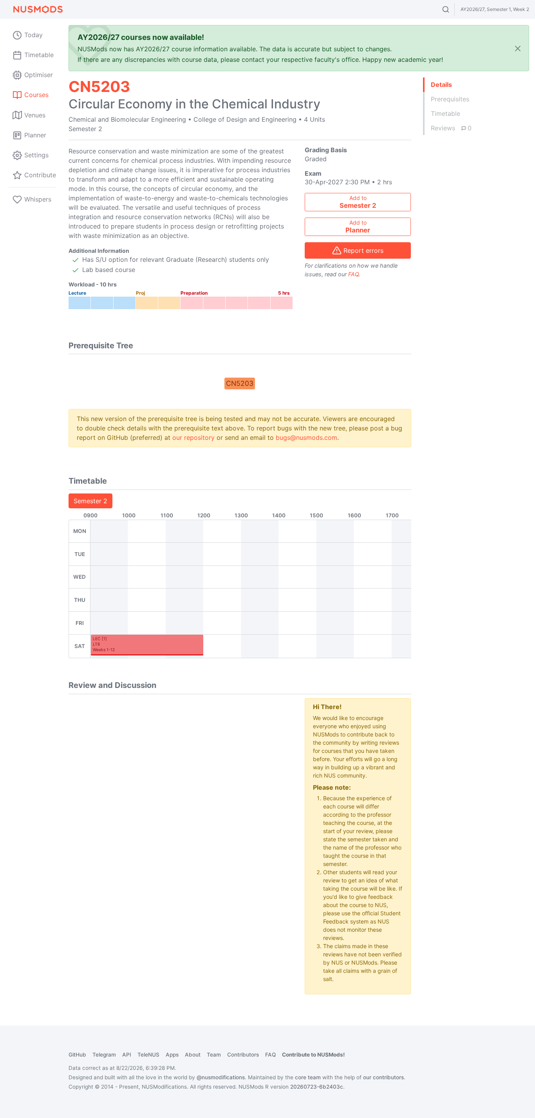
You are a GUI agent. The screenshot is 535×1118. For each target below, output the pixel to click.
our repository (193, 437)
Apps (172, 1054)
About (193, 1054)
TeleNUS (148, 1054)
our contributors (383, 1077)
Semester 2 (90, 501)
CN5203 (239, 383)
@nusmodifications (221, 1077)
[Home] (37, 9)
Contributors (243, 1054)
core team (308, 1077)
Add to (358, 201)
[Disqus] (181, 796)
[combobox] (453, 9)
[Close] (517, 48)
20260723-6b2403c (316, 1087)
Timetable (445, 113)
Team (214, 1054)
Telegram (104, 1054)
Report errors (363, 250)
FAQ (353, 274)
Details (441, 84)
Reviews (451, 128)
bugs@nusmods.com (306, 437)
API (126, 1054)
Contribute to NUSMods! (313, 1054)
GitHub (77, 1054)
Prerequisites (450, 99)
